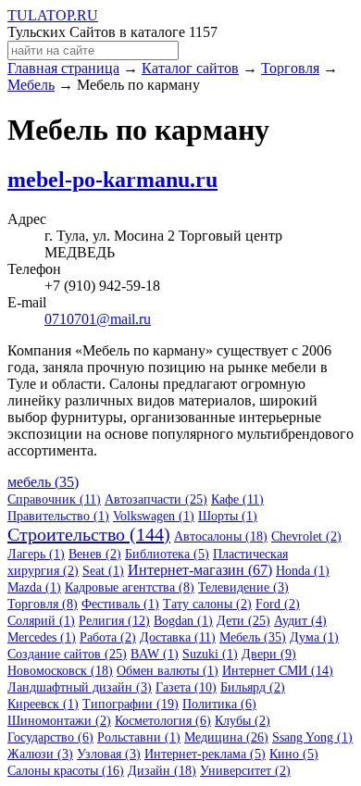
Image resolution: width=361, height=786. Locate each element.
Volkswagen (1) (153, 516)
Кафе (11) (237, 499)
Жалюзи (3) (40, 754)
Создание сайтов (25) (67, 654)
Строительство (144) (88, 534)
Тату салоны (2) (207, 604)
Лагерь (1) (36, 554)
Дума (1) (314, 637)
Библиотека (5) (167, 554)
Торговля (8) (42, 604)
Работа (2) (108, 637)
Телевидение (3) (243, 587)
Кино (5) (293, 754)
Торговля (290, 68)
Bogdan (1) (183, 621)
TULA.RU (52, 15)
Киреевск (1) (43, 704)
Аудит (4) (300, 621)
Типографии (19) (130, 704)
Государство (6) (50, 737)
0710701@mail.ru (97, 319)
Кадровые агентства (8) (129, 587)
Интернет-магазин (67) (200, 570)
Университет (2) (245, 771)
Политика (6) (219, 704)
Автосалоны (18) (221, 536)
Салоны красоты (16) (65, 771)
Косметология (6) (163, 721)
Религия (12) (114, 621)
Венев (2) (94, 554)
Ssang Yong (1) (312, 737)
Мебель (31, 85)
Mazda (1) (34, 587)
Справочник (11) (54, 499)
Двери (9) (269, 654)
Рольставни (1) (138, 737)
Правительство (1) (58, 516)
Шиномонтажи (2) (59, 721)
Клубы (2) (242, 721)
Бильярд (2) (252, 687)
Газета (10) (186, 687)
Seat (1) (103, 571)
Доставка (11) (178, 637)
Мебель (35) (252, 637)
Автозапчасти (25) (156, 499)
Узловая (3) (109, 754)
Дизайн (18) (162, 771)
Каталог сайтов (190, 68)
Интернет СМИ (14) (277, 671)
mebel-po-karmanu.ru (112, 180)
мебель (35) (43, 482)
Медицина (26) (226, 737)
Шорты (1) (227, 516)
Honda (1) (303, 571)
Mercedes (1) (41, 637)
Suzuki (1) (210, 654)
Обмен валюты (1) (167, 671)
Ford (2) (277, 604)
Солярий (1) (41, 621)
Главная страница (63, 68)
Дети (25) (243, 621)
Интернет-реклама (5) (205, 754)
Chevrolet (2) (306, 536)
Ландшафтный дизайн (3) (79, 687)
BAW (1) (155, 654)
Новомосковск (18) (60, 671)
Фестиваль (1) (120, 604)
